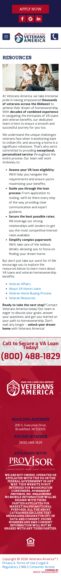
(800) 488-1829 (55, 39)
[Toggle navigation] (6, 36)
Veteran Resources (22, 298)
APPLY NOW (30, 9)
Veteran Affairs (20, 284)
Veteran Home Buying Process (30, 293)
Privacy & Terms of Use (18, 563)
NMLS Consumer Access (37, 567)
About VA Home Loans (25, 289)
